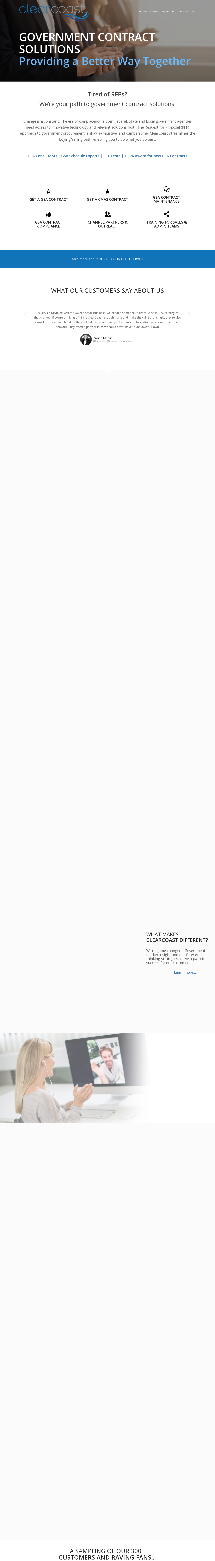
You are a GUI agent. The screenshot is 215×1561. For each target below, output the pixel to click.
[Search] (193, 11)
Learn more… (185, 976)
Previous (25, 314)
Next (189, 314)
